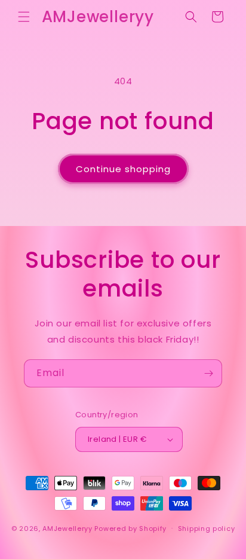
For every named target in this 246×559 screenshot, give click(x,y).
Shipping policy (206, 528)
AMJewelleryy (67, 528)
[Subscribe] (208, 373)
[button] (24, 17)
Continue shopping (123, 169)
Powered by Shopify (130, 528)
